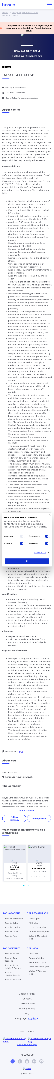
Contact (27, 998)
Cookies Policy (27, 993)
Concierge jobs (36, 958)
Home (5, 12)
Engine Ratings (39, 868)
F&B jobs (33, 923)
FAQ (27, 1013)
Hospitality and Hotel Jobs (25, 12)
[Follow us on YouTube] (41, 1061)
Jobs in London (12, 927)
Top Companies (11, 948)
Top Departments (37, 913)
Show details (40, 553)
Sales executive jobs (39, 966)
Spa (24, 28)
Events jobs (34, 918)
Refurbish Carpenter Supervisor (14, 869)
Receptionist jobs (37, 962)
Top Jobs (32, 948)
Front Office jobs (37, 927)
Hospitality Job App (27, 1044)
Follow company (14, 818)
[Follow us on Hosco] (12, 1061)
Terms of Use (27, 1003)
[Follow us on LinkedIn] (34, 1061)
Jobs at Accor (11, 953)
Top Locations (11, 913)
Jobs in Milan (11, 931)
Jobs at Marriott (12, 979)
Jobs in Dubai (11, 923)
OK (27, 561)
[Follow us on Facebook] (19, 1061)
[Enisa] (27, 1068)
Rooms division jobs (39, 931)
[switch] (47, 536)
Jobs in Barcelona (13, 918)
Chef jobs (33, 953)
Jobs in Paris (10, 936)
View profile (39, 818)
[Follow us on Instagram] (27, 1061)
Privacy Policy (27, 1008)
